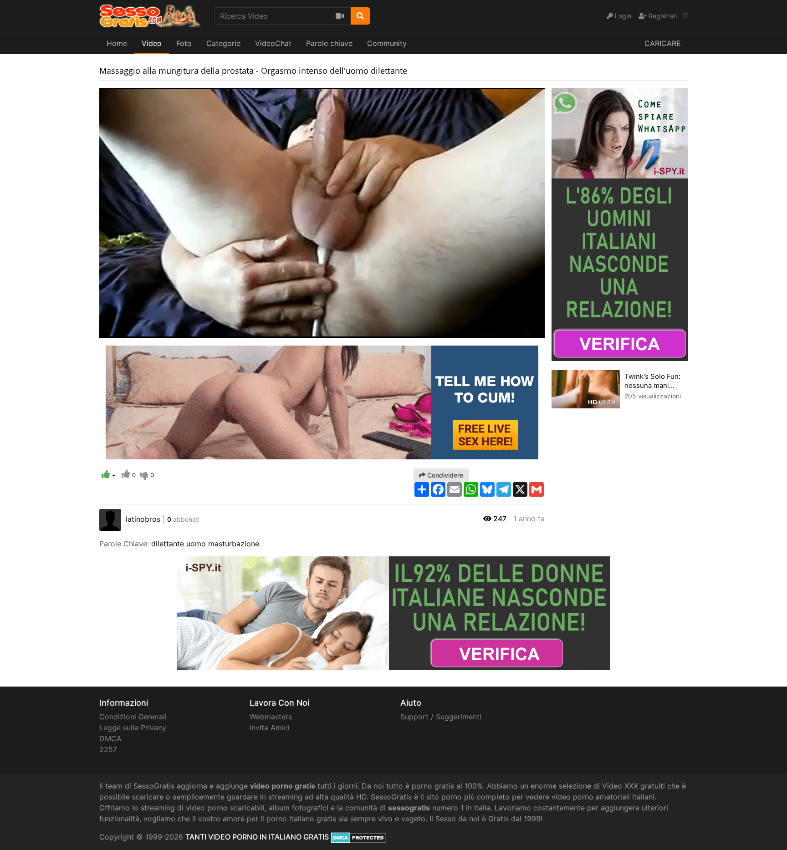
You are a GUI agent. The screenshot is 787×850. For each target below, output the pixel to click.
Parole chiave (329, 43)
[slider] (124, 331)
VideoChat (273, 43)
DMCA (110, 738)
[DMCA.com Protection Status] (358, 836)
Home (117, 43)
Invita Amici (270, 727)
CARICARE (662, 43)
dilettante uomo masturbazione (205, 543)
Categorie (223, 43)
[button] (124, 331)
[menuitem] (516, 331)
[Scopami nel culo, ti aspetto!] (322, 401)
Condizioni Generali (133, 716)
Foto (184, 43)
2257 (108, 749)
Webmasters (271, 716)
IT (685, 16)
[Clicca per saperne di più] (620, 223)
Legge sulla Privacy (132, 727)
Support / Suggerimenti (440, 716)
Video (152, 43)
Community (387, 43)
